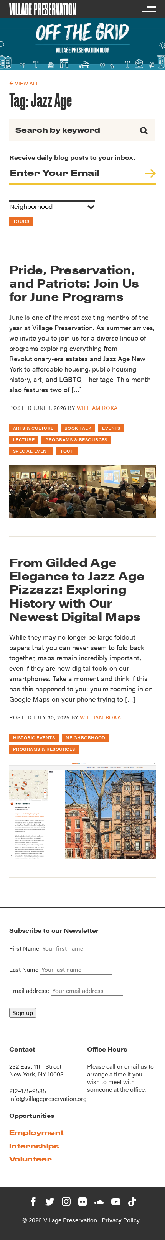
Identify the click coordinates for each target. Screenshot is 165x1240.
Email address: (30, 990)
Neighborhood (86, 737)
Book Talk (77, 427)
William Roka (97, 407)
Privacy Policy (121, 1219)
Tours (21, 221)
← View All (24, 83)
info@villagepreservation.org (48, 1098)
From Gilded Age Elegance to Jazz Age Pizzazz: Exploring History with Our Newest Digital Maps (76, 588)
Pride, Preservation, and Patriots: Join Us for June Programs (74, 282)
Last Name (23, 969)
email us (135, 1066)
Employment (36, 1132)
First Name (24, 948)
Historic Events (34, 737)
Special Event (31, 450)
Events (111, 427)
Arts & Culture (33, 427)
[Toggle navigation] (149, 9)
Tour (67, 450)
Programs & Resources (76, 439)
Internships (34, 1146)
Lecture (24, 439)
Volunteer (30, 1159)
